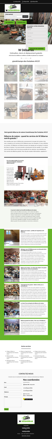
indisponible (17, 1)
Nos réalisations (9, 22)
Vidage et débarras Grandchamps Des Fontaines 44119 (12, 353)
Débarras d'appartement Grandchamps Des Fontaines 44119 (26, 353)
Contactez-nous (21, 22)
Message (6, 396)
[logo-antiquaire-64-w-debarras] (26, 419)
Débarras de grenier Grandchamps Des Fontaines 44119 (26, 357)
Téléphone (6, 392)
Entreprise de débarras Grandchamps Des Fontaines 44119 (26, 362)
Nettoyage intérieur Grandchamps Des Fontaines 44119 (12, 362)
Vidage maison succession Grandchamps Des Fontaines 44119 (40, 353)
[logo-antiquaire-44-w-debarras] (12, 8)
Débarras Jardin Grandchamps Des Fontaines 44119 (12, 357)
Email (5, 387)
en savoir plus (10, 81)
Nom (5, 382)
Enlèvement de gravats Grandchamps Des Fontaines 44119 (40, 357)
